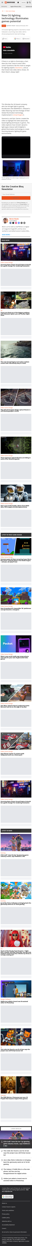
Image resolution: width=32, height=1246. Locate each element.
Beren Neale (11, 25)
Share (5, 38)
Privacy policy (5, 1214)
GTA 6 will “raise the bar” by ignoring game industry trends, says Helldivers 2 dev (16, 1144)
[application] (16, 146)
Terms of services (21, 202)
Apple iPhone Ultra (16, 6)
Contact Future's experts (8, 1207)
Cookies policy (6, 1217)
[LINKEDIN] (19, 223)
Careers (4, 1228)
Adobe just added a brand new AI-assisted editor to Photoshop (15, 1180)
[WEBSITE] (22, 223)
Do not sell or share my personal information (14, 1232)
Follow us (18, 38)
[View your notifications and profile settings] (18, 2)
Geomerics (19, 68)
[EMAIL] (24, 223)
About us (4, 1203)
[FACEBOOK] (10, 223)
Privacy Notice (23, 204)
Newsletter (27, 38)
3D (2, 11)
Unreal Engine (18, 115)
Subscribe (24, 2)
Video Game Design (10, 11)
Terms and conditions (8, 1210)
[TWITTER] (13, 223)
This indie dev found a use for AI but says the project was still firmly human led (17, 1153)
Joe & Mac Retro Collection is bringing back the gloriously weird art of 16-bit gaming (17, 1162)
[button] (30, 2)
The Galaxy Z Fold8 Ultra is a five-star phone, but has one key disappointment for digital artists (16, 1171)
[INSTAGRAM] (16, 223)
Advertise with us (6, 1221)
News (3, 26)
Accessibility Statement (8, 1225)
